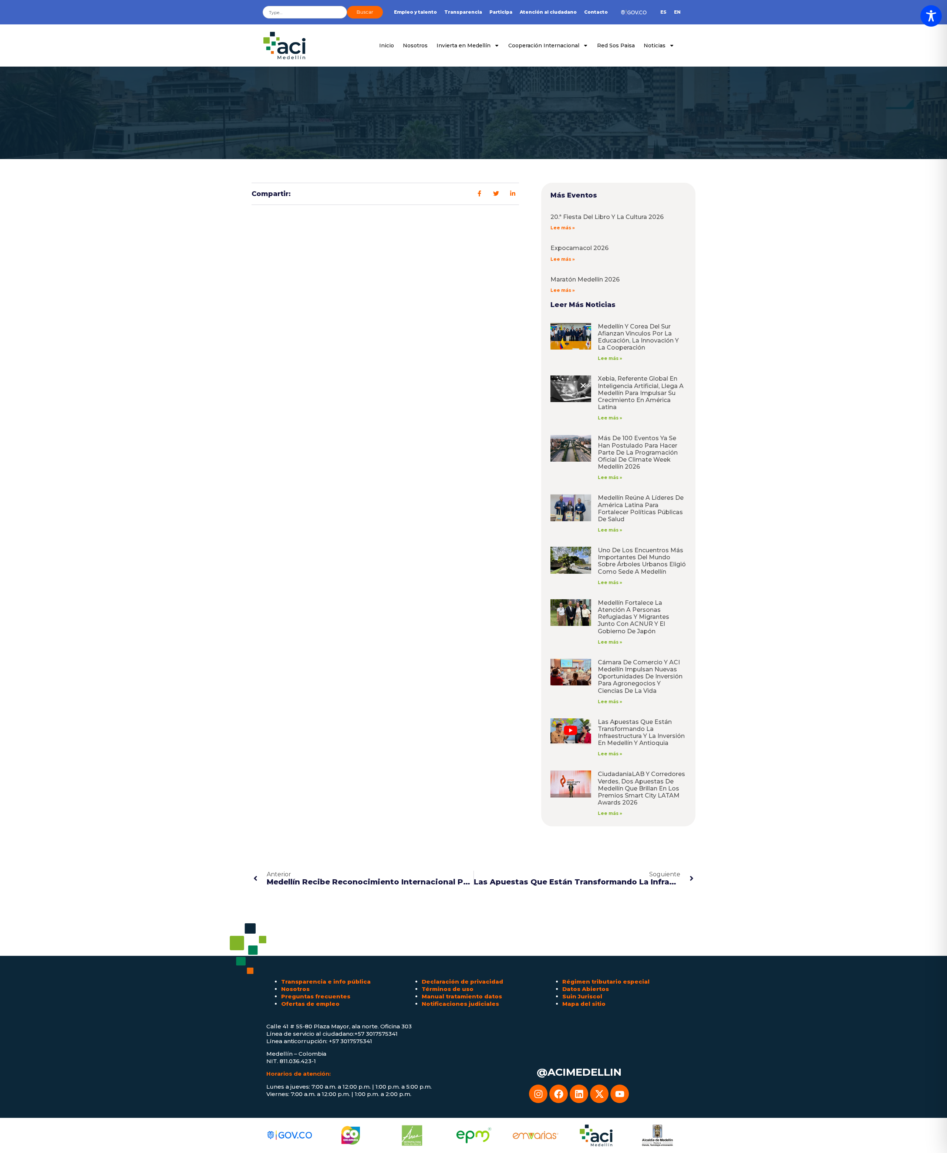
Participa (500, 12)
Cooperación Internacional (543, 45)
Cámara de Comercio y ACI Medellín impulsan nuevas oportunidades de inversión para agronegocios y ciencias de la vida (640, 676)
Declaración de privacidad (462, 981)
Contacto (596, 12)
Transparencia (463, 12)
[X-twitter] (599, 1094)
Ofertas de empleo (310, 1003)
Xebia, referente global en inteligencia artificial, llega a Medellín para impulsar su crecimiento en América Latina (641, 393)
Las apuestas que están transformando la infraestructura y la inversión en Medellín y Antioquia (641, 732)
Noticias (654, 45)
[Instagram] (538, 1094)
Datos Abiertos (585, 988)
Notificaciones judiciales (460, 1003)
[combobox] (305, 12)
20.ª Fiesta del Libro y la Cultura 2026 (607, 216)
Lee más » (562, 227)
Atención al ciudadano (548, 12)
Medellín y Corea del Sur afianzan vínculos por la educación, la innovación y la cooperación (638, 337)
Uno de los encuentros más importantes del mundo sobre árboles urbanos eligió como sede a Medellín (642, 561)
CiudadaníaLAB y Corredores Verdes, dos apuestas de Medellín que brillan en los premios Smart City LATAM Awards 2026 (641, 788)
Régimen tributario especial (606, 981)
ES (663, 12)
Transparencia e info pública (326, 981)
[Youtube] (619, 1094)
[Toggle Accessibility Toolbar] (931, 15)
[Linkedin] (579, 1094)
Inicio (386, 45)
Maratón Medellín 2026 (585, 279)
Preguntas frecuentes (315, 996)
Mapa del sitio (584, 1003)
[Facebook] (558, 1094)
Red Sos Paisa (616, 45)
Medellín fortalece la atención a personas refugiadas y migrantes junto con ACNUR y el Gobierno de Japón (633, 617)
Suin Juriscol (582, 996)
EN (677, 12)
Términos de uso (448, 988)
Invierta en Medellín (464, 45)
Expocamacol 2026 (579, 248)
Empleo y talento (415, 12)
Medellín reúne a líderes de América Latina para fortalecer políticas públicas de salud (641, 508)
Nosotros (415, 45)
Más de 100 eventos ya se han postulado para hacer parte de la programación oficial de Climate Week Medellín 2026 (638, 452)
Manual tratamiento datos (462, 996)
